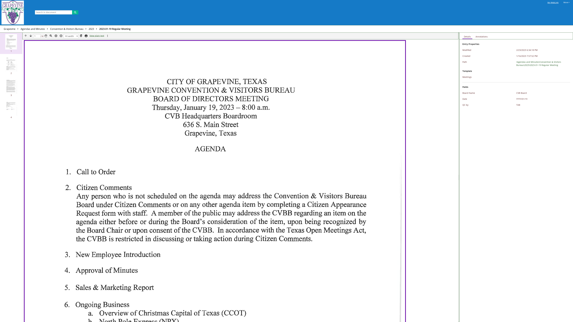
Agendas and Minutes (33, 29)
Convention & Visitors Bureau (67, 29)
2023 (92, 29)
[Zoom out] (61, 35)
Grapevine (10, 29)
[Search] (75, 12)
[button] (11, 43)
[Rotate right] (81, 35)
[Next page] (30, 35)
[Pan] (45, 35)
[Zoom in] (55, 35)
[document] (516, 177)
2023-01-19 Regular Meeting (115, 29)
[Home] (15, 12)
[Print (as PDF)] (86, 35)
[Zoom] (50, 35)
